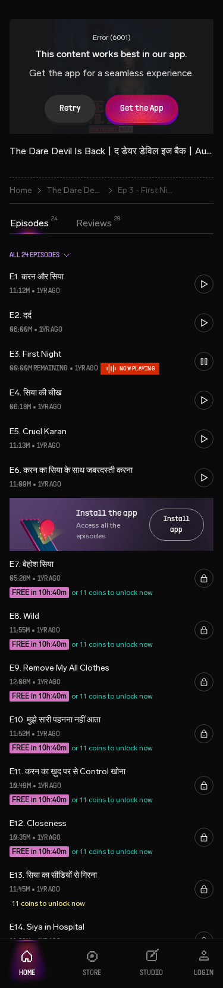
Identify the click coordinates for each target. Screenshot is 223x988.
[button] (111, 284)
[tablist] (61, 224)
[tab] (29, 223)
